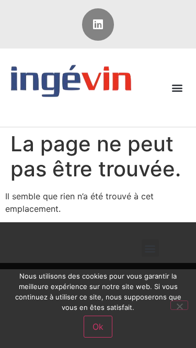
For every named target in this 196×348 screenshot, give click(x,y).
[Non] (179, 305)
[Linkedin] (98, 24)
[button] (177, 87)
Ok (98, 326)
